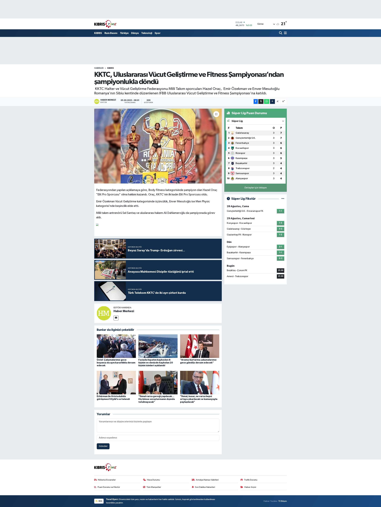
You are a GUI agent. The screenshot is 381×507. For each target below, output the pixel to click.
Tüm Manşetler (153, 487)
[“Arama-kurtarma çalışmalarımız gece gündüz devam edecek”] (199, 346)
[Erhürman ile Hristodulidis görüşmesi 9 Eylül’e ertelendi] (116, 382)
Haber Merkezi (124, 311)
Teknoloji (146, 33)
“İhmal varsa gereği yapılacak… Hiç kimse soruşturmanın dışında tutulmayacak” (156, 399)
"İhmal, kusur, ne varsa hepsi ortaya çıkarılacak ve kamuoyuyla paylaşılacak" (198, 399)
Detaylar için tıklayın (256, 187)
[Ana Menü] (285, 33)
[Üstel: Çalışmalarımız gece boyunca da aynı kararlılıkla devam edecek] (116, 346)
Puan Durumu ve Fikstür (109, 487)
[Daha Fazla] (272, 101)
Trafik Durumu (250, 480)
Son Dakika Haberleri (205, 487)
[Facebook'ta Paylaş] (256, 101)
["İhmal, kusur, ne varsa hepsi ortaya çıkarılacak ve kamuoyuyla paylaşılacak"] (199, 382)
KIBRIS (98, 33)
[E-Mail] (116, 317)
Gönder (103, 446)
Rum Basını (110, 33)
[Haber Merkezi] (104, 313)
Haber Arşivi (250, 487)
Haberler (99, 68)
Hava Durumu (153, 480)
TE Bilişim (282, 501)
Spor (157, 33)
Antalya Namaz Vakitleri (207, 480)
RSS (100, 501)
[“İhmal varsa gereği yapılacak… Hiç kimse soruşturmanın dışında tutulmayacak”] (158, 382)
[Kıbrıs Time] (105, 24)
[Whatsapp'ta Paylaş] (266, 101)
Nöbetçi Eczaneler (107, 480)
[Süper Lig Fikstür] (282, 198)
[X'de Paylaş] (260, 101)
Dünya (135, 33)
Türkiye (124, 33)
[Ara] (281, 33)
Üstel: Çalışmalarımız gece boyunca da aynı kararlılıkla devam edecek (116, 363)
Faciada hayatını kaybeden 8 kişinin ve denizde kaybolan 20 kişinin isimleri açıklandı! (155, 363)
